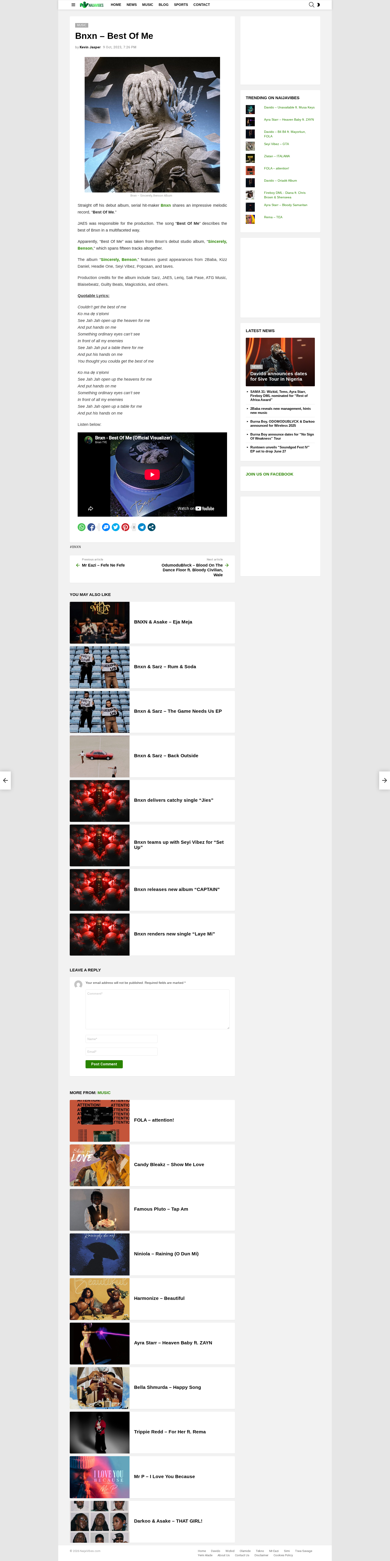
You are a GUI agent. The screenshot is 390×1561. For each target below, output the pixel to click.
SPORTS (181, 5)
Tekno (260, 1551)
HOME (116, 5)
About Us (224, 1555)
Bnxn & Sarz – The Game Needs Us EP (178, 711)
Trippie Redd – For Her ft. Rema (170, 1431)
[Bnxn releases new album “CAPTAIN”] (100, 890)
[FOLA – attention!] (100, 1121)
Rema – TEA (273, 217)
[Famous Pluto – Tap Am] (100, 1210)
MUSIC (147, 5)
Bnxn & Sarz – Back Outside (166, 755)
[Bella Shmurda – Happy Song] (100, 1388)
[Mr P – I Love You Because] (100, 1477)
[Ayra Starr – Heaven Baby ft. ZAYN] (100, 1343)
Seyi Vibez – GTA (276, 144)
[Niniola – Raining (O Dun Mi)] (100, 1254)
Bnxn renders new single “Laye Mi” (174, 933)
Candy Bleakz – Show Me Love (169, 1164)
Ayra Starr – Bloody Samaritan (285, 205)
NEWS (132, 5)
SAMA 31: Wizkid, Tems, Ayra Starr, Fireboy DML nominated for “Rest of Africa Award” (279, 396)
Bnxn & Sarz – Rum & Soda (165, 666)
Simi (287, 1551)
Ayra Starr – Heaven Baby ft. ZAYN (173, 1342)
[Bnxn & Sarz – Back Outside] (100, 756)
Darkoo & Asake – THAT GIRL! (168, 1520)
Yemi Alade (205, 1555)
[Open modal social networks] (152, 527)
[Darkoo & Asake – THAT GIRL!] (100, 1522)
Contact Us (242, 1555)
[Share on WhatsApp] (82, 527)
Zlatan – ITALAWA (277, 156)
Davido (215, 1551)
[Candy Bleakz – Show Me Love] (100, 1165)
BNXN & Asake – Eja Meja (163, 621)
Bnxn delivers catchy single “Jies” (174, 800)
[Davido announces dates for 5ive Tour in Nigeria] (280, 362)
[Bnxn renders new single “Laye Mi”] (100, 934)
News (256, 366)
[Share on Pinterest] (125, 527)
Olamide (245, 1551)
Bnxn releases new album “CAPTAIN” (177, 889)
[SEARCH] (311, 4)
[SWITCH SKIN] (318, 4)
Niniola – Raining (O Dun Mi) (166, 1253)
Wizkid (229, 1551)
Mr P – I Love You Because (164, 1476)
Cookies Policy (283, 1555)
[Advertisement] (279, 50)
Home (202, 1551)
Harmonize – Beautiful (159, 1298)
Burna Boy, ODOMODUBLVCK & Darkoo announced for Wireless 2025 (282, 423)
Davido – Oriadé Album (280, 180)
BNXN (76, 547)
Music (104, 1092)
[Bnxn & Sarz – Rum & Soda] (100, 667)
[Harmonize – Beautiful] (100, 1299)
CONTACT (201, 5)
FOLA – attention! (154, 1120)
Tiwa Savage (303, 1551)
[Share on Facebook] (91, 527)
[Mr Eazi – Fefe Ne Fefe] (5, 780)
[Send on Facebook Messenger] (106, 527)
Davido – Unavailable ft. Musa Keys (289, 107)
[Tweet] (116, 527)
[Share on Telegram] (142, 527)
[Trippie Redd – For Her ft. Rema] (100, 1432)
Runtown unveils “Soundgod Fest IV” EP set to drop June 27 (280, 449)
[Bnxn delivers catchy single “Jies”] (100, 801)
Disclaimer (261, 1555)
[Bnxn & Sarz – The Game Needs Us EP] (100, 712)
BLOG (164, 5)
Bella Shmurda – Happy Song (167, 1387)
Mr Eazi (274, 1551)
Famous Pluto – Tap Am (161, 1209)
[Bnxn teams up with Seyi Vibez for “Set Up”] (100, 845)
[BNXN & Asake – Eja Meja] (100, 623)
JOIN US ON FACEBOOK (269, 474)
